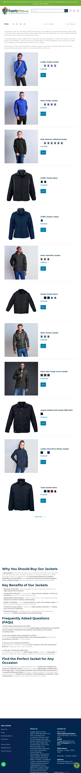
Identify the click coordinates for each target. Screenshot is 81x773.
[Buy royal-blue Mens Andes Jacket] (21, 108)
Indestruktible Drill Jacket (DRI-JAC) (56, 410)
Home (45, 24)
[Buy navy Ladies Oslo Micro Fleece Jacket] (21, 456)
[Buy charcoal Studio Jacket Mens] (21, 301)
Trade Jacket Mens (48, 488)
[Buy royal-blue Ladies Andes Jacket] (21, 69)
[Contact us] (3, 764)
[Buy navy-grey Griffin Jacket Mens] (21, 185)
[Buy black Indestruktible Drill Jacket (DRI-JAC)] (21, 417)
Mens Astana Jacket (49, 333)
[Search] (66, 10)
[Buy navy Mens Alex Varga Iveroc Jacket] (21, 378)
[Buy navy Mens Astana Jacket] (21, 340)
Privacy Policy (5, 744)
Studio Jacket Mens (49, 294)
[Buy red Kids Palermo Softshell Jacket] (21, 146)
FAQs (3, 732)
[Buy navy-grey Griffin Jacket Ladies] (21, 224)
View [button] (43, 75)
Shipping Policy (6, 748)
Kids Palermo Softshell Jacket (53, 139)
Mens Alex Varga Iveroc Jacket (54, 371)
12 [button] (13, 24)
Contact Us (4, 739)
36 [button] (20, 24)
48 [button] (24, 24)
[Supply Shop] (15, 11)
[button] (70, 11)
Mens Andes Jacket (49, 101)
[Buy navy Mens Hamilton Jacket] (21, 262)
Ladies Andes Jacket (49, 62)
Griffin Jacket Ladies (49, 217)
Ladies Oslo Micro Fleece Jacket (54, 449)
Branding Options (6, 736)
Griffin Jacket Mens (49, 178)
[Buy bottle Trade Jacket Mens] (21, 495)
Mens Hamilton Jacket (50, 255)
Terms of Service (6, 751)
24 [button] (17, 24)
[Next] (45, 517)
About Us (4, 729)
